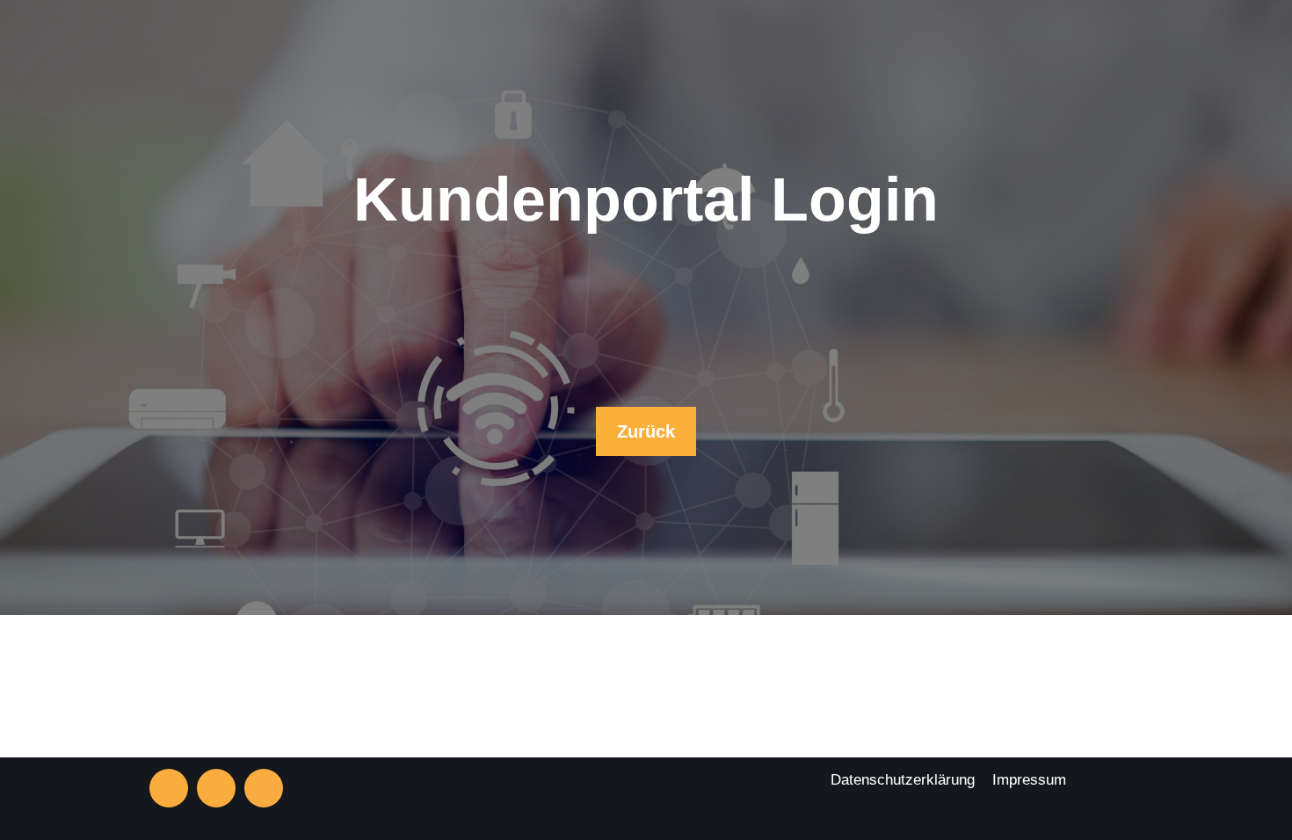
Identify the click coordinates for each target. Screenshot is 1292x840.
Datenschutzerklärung (903, 779)
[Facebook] (216, 788)
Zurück (646, 431)
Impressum (1029, 779)
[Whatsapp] (263, 788)
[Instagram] (168, 788)
